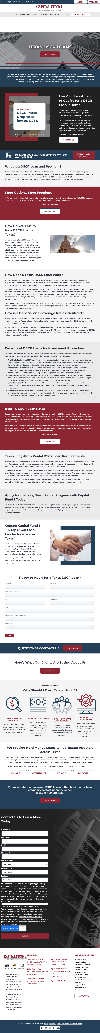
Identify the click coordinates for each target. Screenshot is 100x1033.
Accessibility (52, 1023)
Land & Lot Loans (80, 972)
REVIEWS (50, 671)
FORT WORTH (83, 773)
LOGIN (80, 2)
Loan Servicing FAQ (81, 987)
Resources (54, 14)
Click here (55, 204)
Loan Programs (25, 14)
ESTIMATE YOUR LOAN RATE (84, 155)
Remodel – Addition (81, 970)
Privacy (46, 1023)
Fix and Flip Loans (80, 959)
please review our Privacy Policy (30, 917)
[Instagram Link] (50, 1028)
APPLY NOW (93, 2)
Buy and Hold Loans (81, 962)
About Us (13, 14)
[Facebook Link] (42, 1028)
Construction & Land (81, 967)
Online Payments (81, 14)
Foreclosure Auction (81, 975)
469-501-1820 (55, 792)
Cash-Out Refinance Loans (83, 980)
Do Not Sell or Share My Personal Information (69, 1023)
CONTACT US (68, 140)
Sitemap (77, 990)
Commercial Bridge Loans (83, 964)
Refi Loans (78, 982)
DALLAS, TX (16, 773)
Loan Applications (40, 14)
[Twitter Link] (46, 1028)
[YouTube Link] (58, 1028)
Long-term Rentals (81, 985)
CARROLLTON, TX (39, 773)
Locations (65, 14)
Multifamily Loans (80, 977)
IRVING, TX (61, 773)
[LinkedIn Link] (54, 1028)
